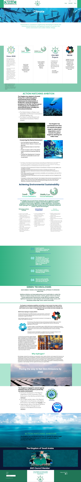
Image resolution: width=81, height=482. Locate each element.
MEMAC (23, 409)
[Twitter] (67, 473)
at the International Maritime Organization (10, 4)
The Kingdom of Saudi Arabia (10, 0)
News (7, 473)
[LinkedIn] (65, 473)
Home (7, 472)
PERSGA (23, 397)
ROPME (40, 402)
